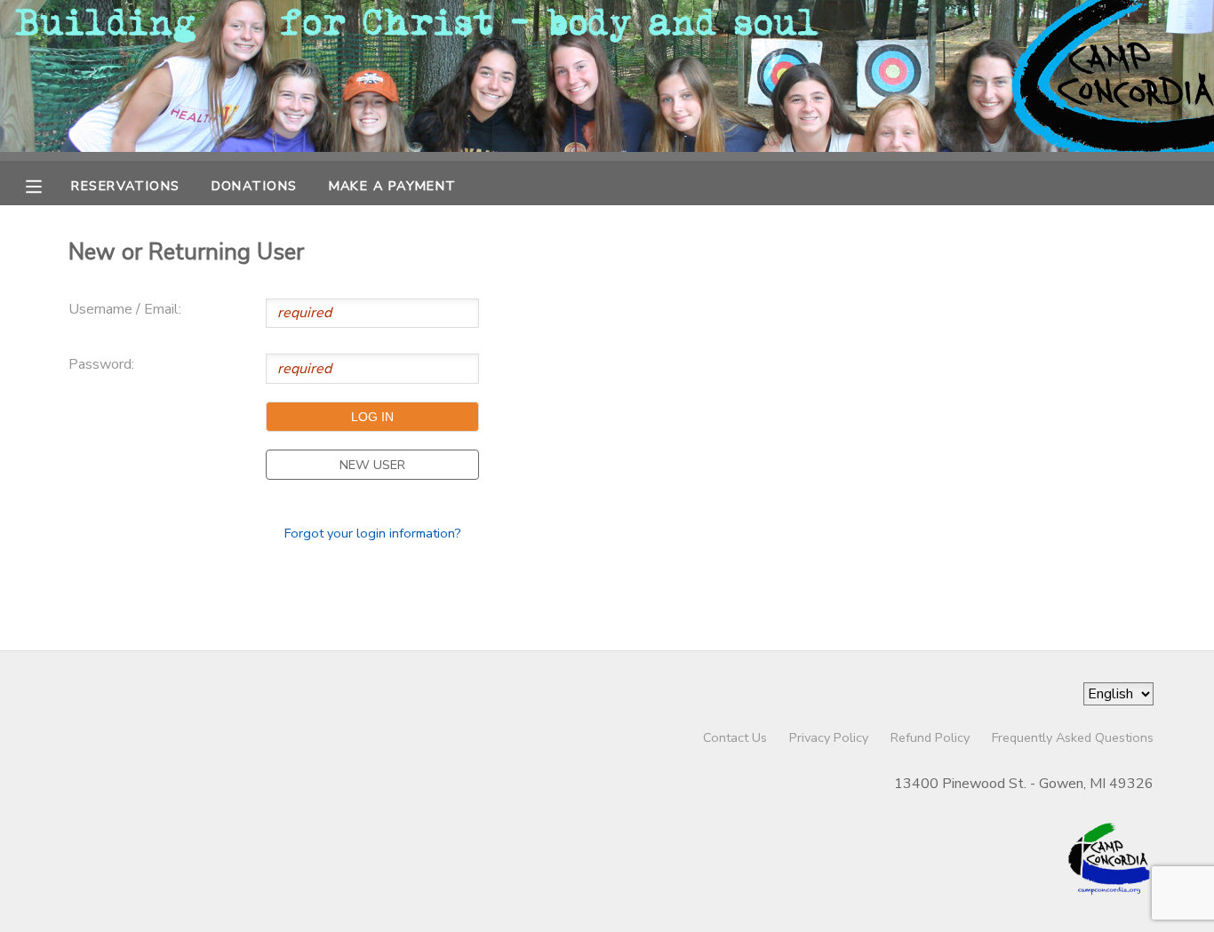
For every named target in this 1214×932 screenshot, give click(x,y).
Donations (255, 186)
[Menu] (47, 185)
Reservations (125, 186)
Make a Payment (393, 186)
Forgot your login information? (372, 533)
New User (372, 465)
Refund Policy (930, 737)
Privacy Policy (828, 737)
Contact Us (735, 737)
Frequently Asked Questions (1073, 737)
